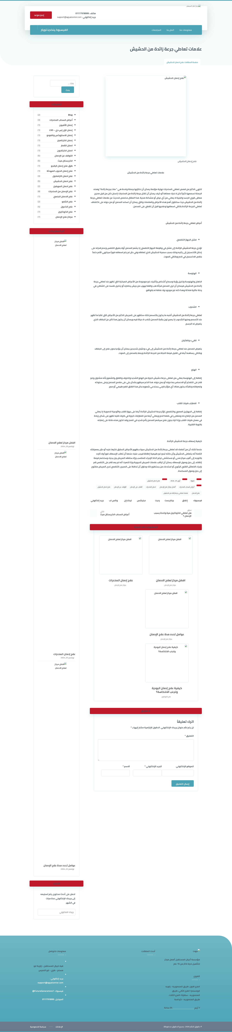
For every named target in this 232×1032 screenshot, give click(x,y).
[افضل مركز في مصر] (186, 15)
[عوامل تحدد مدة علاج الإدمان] (56, 763)
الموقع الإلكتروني (185, 766)
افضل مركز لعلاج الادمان (61, 442)
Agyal (192, 480)
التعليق (189, 736)
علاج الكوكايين (166, 696)
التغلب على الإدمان (136, 486)
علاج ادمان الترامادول (62, 176)
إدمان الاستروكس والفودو (60, 135)
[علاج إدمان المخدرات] (56, 551)
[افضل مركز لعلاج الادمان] (56, 340)
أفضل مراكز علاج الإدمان (167, 486)
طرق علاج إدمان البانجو (62, 166)
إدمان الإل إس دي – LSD (61, 130)
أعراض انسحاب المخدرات (186, 486)
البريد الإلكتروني (153, 766)
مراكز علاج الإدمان (170, 585)
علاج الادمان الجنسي (63, 196)
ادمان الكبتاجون (65, 151)
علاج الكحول (67, 207)
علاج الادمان (196, 493)
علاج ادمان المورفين (63, 186)
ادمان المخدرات (151, 486)
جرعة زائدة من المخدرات (129, 193)
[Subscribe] (40, 912)
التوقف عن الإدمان (120, 486)
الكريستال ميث (65, 161)
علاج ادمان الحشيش (153, 480)
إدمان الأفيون (66, 125)
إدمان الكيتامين (65, 140)
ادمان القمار (67, 145)
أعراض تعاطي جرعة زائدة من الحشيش (184, 223)
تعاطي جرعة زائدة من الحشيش (187, 315)
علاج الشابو (67, 202)
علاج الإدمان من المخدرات (60, 191)
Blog (70, 115)
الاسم (126, 766)
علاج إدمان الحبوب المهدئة (60, 171)
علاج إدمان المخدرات (64, 654)
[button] (62, 29)
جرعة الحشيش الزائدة (185, 248)
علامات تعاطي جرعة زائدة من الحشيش (176, 493)
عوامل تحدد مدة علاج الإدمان (59, 865)
